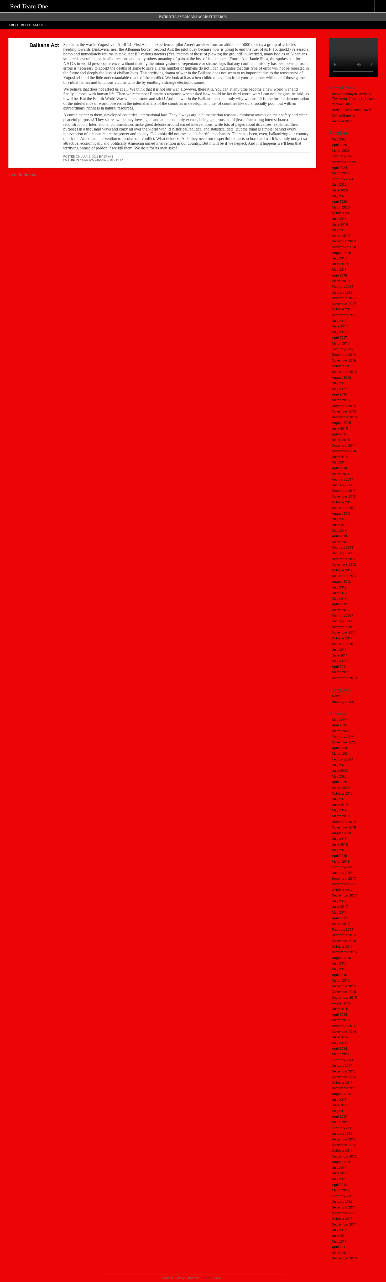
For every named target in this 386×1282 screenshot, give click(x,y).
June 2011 (340, 655)
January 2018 (342, 292)
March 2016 (341, 400)
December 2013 (344, 491)
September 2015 (344, 417)
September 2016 (344, 372)
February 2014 (342, 479)
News (84, 159)
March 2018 (341, 281)
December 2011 (344, 627)
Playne (217, 1278)
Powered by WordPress (181, 1278)
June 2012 (340, 593)
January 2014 (342, 485)
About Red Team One (27, 25)
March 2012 (341, 610)
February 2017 (342, 349)
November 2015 (344, 411)
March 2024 (341, 173)
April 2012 (339, 604)
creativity (115, 159)
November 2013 (344, 496)
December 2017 (344, 298)
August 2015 (341, 423)
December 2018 (344, 241)
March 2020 (341, 207)
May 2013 (339, 531)
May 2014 (339, 462)
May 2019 (339, 230)
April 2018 (339, 275)
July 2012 (339, 587)
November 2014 (344, 451)
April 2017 (339, 338)
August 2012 (341, 581)
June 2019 (340, 224)
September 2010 (344, 678)
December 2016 (344, 355)
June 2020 (340, 190)
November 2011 (344, 632)
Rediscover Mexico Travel (351, 110)
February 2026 (342, 156)
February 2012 (342, 616)
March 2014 (341, 474)
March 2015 (341, 440)
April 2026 (339, 145)
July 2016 (339, 383)
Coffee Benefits (344, 115)
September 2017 (344, 315)
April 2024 (339, 168)
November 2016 (344, 360)
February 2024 (342, 179)
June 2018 (340, 264)
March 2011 (341, 672)
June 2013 (340, 525)
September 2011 (344, 644)
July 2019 (339, 219)
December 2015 (344, 406)
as (103, 159)
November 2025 (344, 162)
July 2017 (339, 321)
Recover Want (342, 121)
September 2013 (344, 508)
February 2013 (342, 547)
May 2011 (339, 661)
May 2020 (339, 196)
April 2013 (339, 536)
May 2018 (339, 270)
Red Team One (29, 6)
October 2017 (342, 309)
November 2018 (344, 247)
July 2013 (339, 519)
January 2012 (342, 621)
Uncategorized (343, 701)
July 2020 (339, 184)
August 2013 (341, 513)
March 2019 (341, 236)
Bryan (108, 156)
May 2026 (339, 139)
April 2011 (339, 667)
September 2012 (344, 576)
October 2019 (342, 213)
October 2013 (342, 502)
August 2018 (341, 253)
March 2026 (341, 151)
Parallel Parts (341, 104)
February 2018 (342, 287)
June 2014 (340, 457)
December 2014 (344, 445)
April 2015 (339, 434)
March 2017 (341, 343)
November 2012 (344, 564)
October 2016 (342, 366)
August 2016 (341, 377)
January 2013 (342, 553)
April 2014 (339, 468)
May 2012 (339, 599)
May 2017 (339, 332)
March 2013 (341, 542)
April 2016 (339, 394)
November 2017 (344, 304)
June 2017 (340, 326)
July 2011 (339, 650)
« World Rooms (22, 174)
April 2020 (339, 202)
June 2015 (340, 428)
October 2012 (342, 570)
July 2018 (339, 258)
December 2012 (344, 559)
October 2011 (342, 638)
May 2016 (339, 389)
